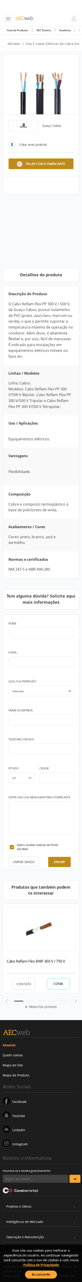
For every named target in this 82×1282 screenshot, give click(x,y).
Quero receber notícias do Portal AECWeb (37, 847)
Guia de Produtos (17, 30)
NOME (12, 623)
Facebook (19, 1101)
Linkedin (18, 1130)
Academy (64, 30)
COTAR (58, 984)
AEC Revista (43, 30)
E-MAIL (12, 652)
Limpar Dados (24, 862)
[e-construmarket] (20, 1190)
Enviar (59, 862)
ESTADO (13, 768)
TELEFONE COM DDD (21, 739)
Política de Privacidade (41, 1265)
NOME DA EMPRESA (20, 710)
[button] (6, 1001)
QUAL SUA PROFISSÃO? (22, 681)
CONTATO (23, 984)
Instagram (20, 1144)
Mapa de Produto (16, 1075)
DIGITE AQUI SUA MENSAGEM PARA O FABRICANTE (39, 797)
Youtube (18, 1116)
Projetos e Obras (18, 1206)
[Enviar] (74, 1179)
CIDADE (44, 768)
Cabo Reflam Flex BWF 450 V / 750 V (36, 961)
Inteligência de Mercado (24, 1221)
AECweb (14, 44)
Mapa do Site (13, 1065)
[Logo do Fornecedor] (23, 125)
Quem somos (13, 1055)
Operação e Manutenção (25, 1237)
